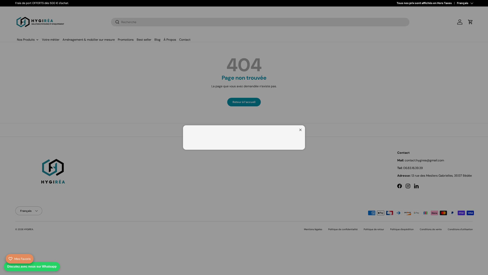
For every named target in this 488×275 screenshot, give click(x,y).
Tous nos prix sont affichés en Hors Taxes (424, 3)
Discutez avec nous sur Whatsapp (32, 266)
